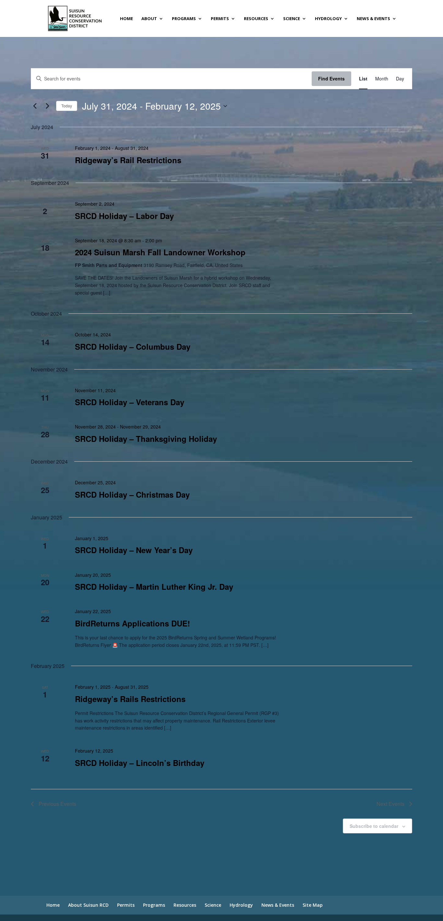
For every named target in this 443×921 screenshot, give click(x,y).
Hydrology (328, 18)
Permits (220, 18)
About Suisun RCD (88, 905)
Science (291, 18)
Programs (184, 18)
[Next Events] (47, 106)
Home (126, 18)
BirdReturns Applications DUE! (132, 623)
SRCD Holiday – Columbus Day (132, 346)
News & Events (373, 18)
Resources (256, 18)
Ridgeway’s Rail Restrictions (128, 159)
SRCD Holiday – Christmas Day (132, 494)
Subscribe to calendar (374, 826)
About (149, 18)
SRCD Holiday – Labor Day (124, 215)
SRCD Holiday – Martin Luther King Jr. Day (154, 586)
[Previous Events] (35, 106)
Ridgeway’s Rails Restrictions (130, 698)
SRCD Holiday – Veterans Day (129, 401)
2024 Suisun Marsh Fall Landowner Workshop (160, 252)
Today (66, 105)
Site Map (313, 905)
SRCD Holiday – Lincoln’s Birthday (139, 762)
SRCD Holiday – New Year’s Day (134, 549)
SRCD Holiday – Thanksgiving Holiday (146, 438)
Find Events (331, 78)
